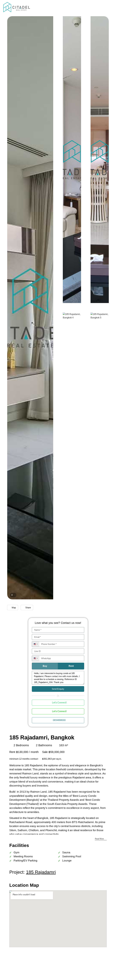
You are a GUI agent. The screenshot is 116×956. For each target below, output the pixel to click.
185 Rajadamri (41, 872)
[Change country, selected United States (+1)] (35, 644)
